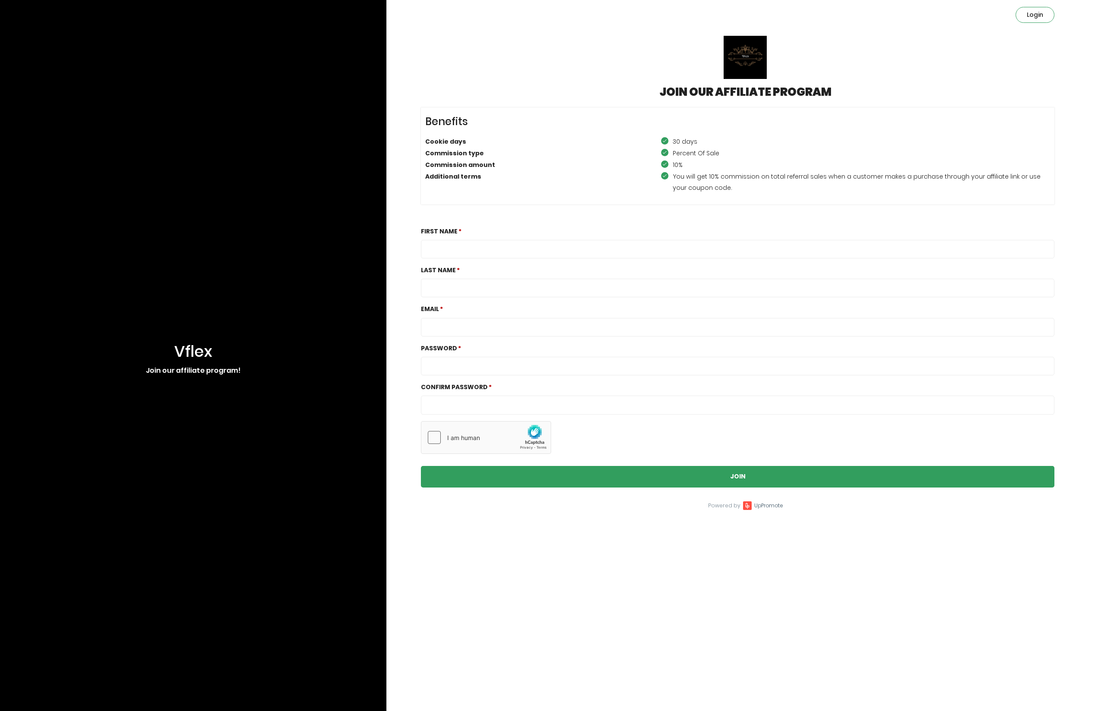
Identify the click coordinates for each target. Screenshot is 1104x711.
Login (1035, 14)
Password (439, 348)
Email (430, 309)
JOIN (738, 476)
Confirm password (454, 387)
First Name (439, 231)
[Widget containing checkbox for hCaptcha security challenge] (486, 437)
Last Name (438, 270)
